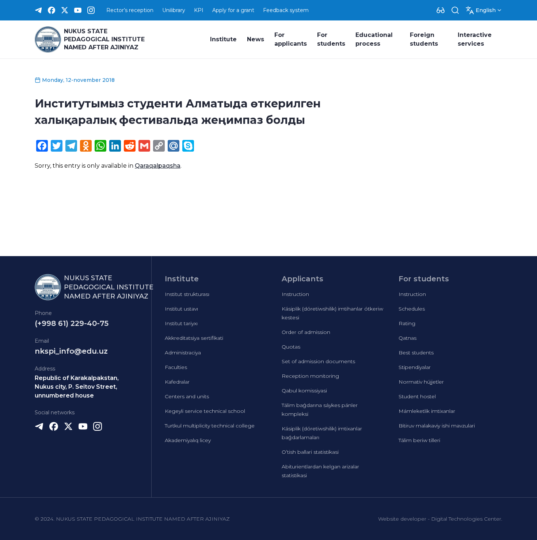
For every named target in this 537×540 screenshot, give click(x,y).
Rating (407, 323)
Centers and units (187, 396)
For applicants (290, 39)
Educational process (374, 39)
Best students (416, 352)
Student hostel (417, 396)
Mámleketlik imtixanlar (427, 411)
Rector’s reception (129, 10)
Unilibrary (173, 10)
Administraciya (183, 352)
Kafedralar (177, 382)
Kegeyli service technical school (205, 411)
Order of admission (306, 332)
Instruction (295, 294)
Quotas (291, 346)
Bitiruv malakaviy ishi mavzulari (437, 425)
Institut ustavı (181, 308)
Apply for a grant (233, 10)
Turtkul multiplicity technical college (210, 425)
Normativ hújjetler (421, 382)
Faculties (176, 367)
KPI (198, 10)
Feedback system (286, 10)
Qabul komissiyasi (304, 390)
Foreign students (424, 39)
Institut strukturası (187, 294)
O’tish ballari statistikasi (310, 452)
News (255, 39)
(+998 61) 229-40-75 (71, 323)
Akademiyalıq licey (188, 440)
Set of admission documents (318, 361)
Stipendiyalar (415, 367)
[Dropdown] (440, 10)
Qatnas (407, 338)
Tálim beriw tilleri (419, 440)
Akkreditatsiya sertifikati (194, 338)
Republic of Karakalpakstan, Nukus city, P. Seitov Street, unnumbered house (77, 386)
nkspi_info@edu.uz (71, 351)
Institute (223, 39)
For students (331, 39)
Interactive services (475, 39)
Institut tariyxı (181, 323)
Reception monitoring (310, 376)
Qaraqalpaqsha (157, 165)
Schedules (412, 308)
